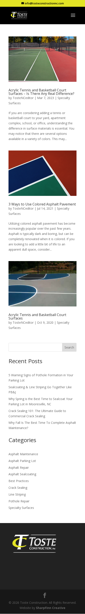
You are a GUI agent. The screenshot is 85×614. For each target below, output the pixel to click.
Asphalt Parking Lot (22, 461)
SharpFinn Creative (50, 608)
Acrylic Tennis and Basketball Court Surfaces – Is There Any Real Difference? (41, 92)
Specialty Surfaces (21, 508)
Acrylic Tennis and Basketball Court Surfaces (37, 316)
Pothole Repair (18, 501)
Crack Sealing (17, 488)
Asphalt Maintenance (23, 454)
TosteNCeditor (23, 98)
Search (69, 347)
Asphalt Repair (18, 467)
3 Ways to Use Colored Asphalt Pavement (42, 204)
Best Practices (18, 481)
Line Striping (17, 494)
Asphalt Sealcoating (22, 474)
